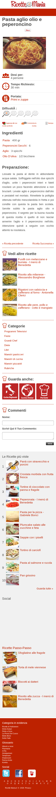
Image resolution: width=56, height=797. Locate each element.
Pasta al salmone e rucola (36, 562)
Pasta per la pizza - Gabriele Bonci (32, 514)
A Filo (4, 751)
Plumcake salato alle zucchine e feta (33, 526)
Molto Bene (6, 736)
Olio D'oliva (10, 156)
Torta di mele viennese (32, 667)
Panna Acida (7, 760)
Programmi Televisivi (15, 331)
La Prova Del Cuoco (10, 734)
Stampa (50, 123)
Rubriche (9, 368)
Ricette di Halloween (10, 727)
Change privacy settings (41, 788)
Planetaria (6, 749)
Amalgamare (7, 753)
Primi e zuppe (19, 99)
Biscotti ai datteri (28, 681)
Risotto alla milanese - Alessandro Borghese (31, 276)
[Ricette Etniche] (27, 391)
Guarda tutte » (45, 588)
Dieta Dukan (7, 729)
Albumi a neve (7, 746)
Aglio (6, 151)
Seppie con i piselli (31, 537)
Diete (7, 345)
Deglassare (6, 758)
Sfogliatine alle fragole (31, 652)
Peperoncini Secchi (15, 145)
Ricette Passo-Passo (16, 648)
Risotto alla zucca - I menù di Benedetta (36, 698)
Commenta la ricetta (31, 124)
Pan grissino (27, 575)
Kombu (5, 762)
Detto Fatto (6, 738)
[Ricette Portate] (44, 391)
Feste (7, 336)
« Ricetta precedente (12, 243)
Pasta (6, 140)
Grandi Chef (10, 340)
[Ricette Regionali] (10, 391)
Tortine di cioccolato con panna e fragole (35, 488)
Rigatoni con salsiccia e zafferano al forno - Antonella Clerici (35, 292)
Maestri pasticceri (14, 354)
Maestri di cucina (13, 359)
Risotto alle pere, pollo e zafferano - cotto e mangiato (35, 306)
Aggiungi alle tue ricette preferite (9, 124)
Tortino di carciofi (30, 550)
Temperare (6, 756)
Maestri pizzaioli (13, 363)
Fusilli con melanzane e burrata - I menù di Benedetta (32, 262)
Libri (6, 350)
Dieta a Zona (7, 731)
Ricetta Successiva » (43, 243)
